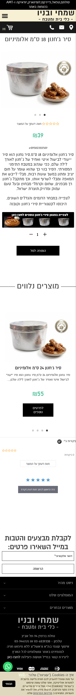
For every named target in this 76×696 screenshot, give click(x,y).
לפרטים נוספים (38, 410)
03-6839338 (42, 641)
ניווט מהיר (65, 583)
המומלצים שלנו (61, 595)
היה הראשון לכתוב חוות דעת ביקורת (38, 489)
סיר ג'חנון (66, 154)
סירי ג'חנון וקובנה (24, 204)
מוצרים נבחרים (61, 607)
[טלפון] (52, 27)
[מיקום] (71, 27)
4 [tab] (31, 429)
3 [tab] (33, 115)
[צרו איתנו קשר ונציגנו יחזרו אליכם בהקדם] (61, 27)
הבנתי (8, 683)
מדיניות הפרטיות (42, 693)
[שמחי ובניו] (44, 15)
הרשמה (38, 569)
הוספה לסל (38, 251)
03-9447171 (21, 641)
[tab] (38, 463)
